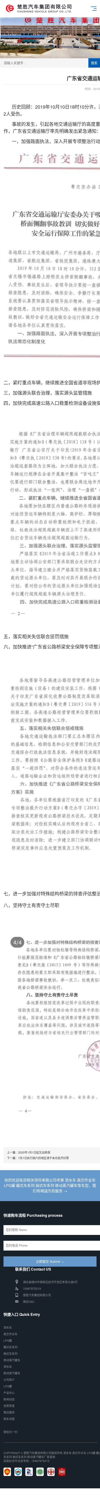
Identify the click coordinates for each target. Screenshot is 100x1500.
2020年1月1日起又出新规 (34, 1152)
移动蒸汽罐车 (11, 1360)
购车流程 (9, 1419)
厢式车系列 (10, 1353)
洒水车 (7, 1327)
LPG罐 (7, 1340)
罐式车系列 (10, 1347)
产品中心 (9, 1393)
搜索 (94, 63)
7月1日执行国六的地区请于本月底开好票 (43, 1158)
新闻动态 (9, 1399)
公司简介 (9, 1380)
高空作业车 (10, 1334)
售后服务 (9, 1412)
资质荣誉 (9, 1406)
